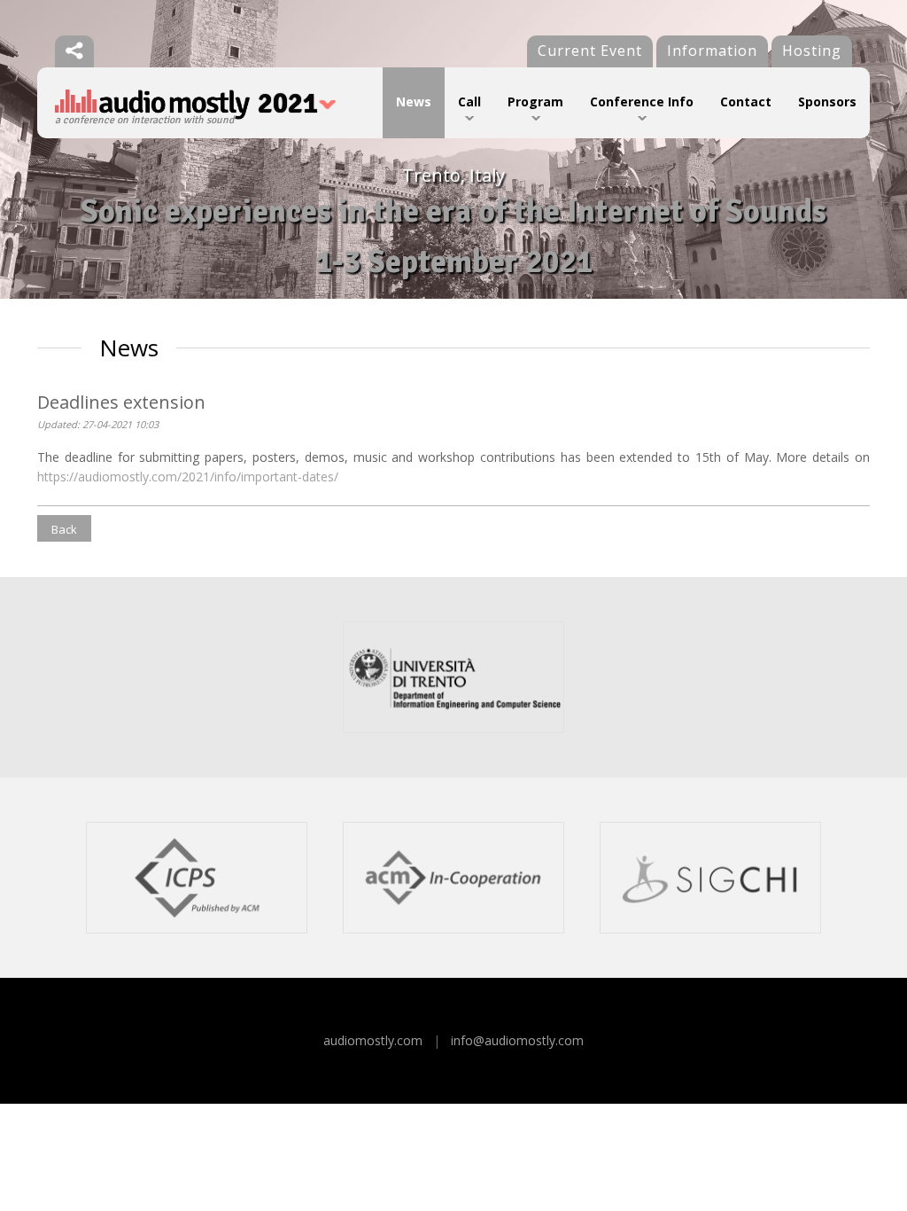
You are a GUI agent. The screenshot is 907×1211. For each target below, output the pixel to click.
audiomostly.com (372, 1040)
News (413, 101)
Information (712, 50)
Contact (745, 101)
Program (535, 101)
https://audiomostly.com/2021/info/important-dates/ (187, 476)
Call (469, 101)
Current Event (590, 50)
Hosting (811, 50)
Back (64, 529)
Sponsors (827, 101)
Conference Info (642, 101)
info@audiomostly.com (517, 1040)
